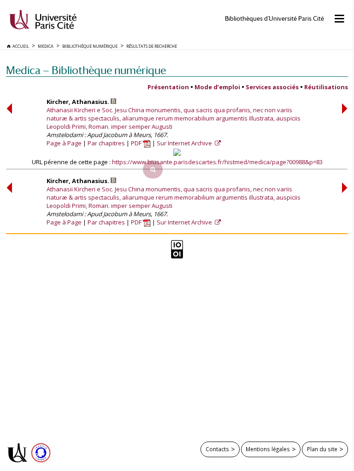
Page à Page (64, 143)
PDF (137, 143)
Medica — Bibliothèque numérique (86, 70)
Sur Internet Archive (185, 143)
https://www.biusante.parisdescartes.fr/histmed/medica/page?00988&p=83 (217, 162)
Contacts (217, 449)
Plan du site (322, 449)
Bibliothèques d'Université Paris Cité (274, 18)
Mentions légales (268, 449)
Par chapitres (106, 143)
